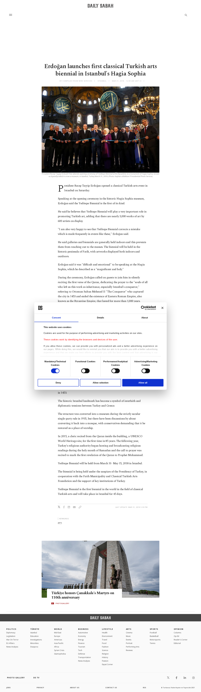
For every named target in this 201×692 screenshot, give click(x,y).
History (105, 657)
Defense (81, 654)
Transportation (84, 657)
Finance (81, 643)
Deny (58, 382)
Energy (81, 639)
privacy (40, 688)
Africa (56, 647)
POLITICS (11, 629)
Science (105, 650)
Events (128, 639)
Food (104, 643)
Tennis (152, 643)
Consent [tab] (56, 317)
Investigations (36, 639)
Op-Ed (176, 636)
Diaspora (34, 647)
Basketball (154, 636)
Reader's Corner (180, 639)
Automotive (83, 632)
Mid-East (57, 632)
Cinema (129, 632)
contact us (111, 688)
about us (74, 688)
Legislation (10, 636)
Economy (82, 636)
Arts (128, 629)
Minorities (34, 643)
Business (83, 629)
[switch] (85, 370)
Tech (80, 650)
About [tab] (144, 317)
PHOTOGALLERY (62, 603)
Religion (105, 654)
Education (34, 636)
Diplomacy (10, 632)
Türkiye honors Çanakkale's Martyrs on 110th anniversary (82, 595)
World (58, 629)
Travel (104, 639)
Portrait (129, 643)
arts (60, 523)
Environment (107, 636)
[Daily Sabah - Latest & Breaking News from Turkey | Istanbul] (100, 6)
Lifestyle (107, 629)
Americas (58, 639)
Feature (105, 661)
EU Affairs (10, 643)
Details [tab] (100, 317)
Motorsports (155, 639)
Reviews (129, 650)
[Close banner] (162, 308)
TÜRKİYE (34, 629)
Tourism (81, 647)
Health (104, 632)
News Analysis (12, 647)
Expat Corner (107, 664)
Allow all (142, 382)
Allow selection (100, 382)
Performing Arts (132, 647)
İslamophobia (60, 654)
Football (153, 632)
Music (128, 636)
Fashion (105, 647)
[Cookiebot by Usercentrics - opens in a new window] (143, 308)
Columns (177, 632)
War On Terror (12, 639)
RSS (144, 688)
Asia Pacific (58, 643)
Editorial (177, 643)
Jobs (8, 688)
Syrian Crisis (59, 650)
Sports (154, 629)
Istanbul (33, 632)
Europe (57, 636)
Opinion (178, 629)
